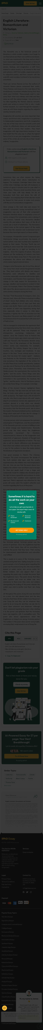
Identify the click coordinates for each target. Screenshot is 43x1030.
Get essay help (22, 530)
